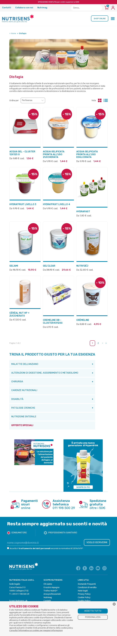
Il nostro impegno (51, 587)
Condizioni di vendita (87, 587)
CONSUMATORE (19, 532)
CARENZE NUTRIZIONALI (24, 390)
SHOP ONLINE (100, 18)
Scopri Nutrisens (17, 601)
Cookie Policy (84, 597)
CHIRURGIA (17, 381)
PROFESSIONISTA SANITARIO (62, 532)
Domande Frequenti (87, 584)
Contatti (6, 7)
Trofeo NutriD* (51, 591)
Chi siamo (48, 584)
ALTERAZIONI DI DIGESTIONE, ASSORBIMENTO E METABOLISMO (44, 372)
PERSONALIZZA (93, 617)
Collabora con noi (24, 7)
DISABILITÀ (17, 399)
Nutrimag (42, 7)
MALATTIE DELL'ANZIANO (24, 364)
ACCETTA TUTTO (92, 611)
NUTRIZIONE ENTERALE (23, 416)
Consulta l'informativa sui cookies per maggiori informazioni (36, 630)
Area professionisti (52, 594)
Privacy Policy (84, 594)
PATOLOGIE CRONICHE (23, 407)
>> (106, 343)
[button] (113, 18)
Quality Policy (84, 601)
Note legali (83, 591)
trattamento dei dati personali (34, 548)
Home (13, 33)
